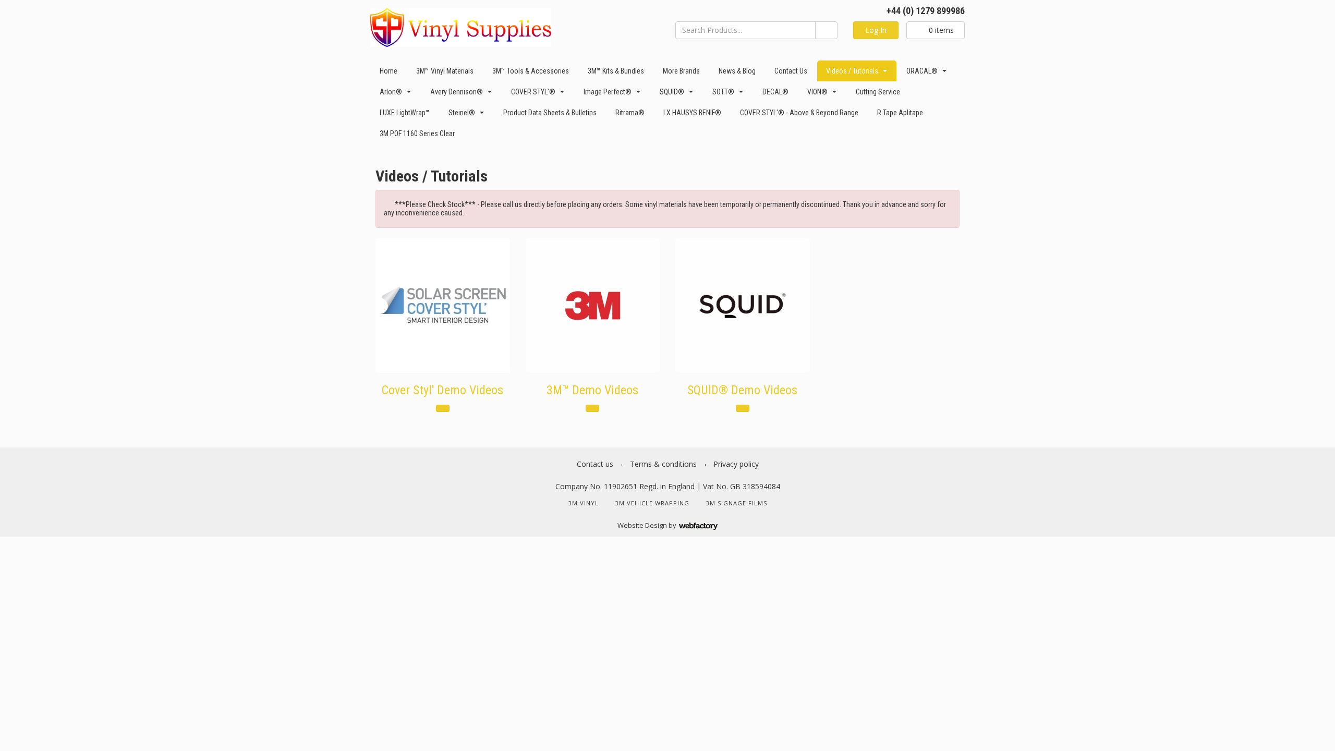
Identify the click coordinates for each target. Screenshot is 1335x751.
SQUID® (672, 92)
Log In (876, 30)
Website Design (642, 525)
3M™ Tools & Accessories (530, 71)
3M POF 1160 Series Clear (417, 133)
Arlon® (391, 92)
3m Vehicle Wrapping (652, 503)
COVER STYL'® (533, 92)
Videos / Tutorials (852, 71)
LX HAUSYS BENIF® (692, 112)
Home (388, 71)
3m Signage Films (736, 503)
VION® (817, 92)
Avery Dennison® (456, 92)
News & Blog (737, 71)
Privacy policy (736, 464)
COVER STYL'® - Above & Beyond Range (799, 112)
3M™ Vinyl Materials (445, 71)
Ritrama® (630, 112)
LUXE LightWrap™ (405, 112)
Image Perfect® (608, 92)
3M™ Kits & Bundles (616, 71)
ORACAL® (922, 71)
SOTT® (723, 92)
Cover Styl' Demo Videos (442, 390)
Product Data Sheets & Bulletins (550, 112)
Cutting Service (878, 92)
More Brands (681, 71)
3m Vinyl (583, 503)
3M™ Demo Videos (592, 390)
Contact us (790, 71)
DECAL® (775, 92)
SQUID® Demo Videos (742, 390)
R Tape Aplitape (900, 112)
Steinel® (461, 112)
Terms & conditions (663, 464)
